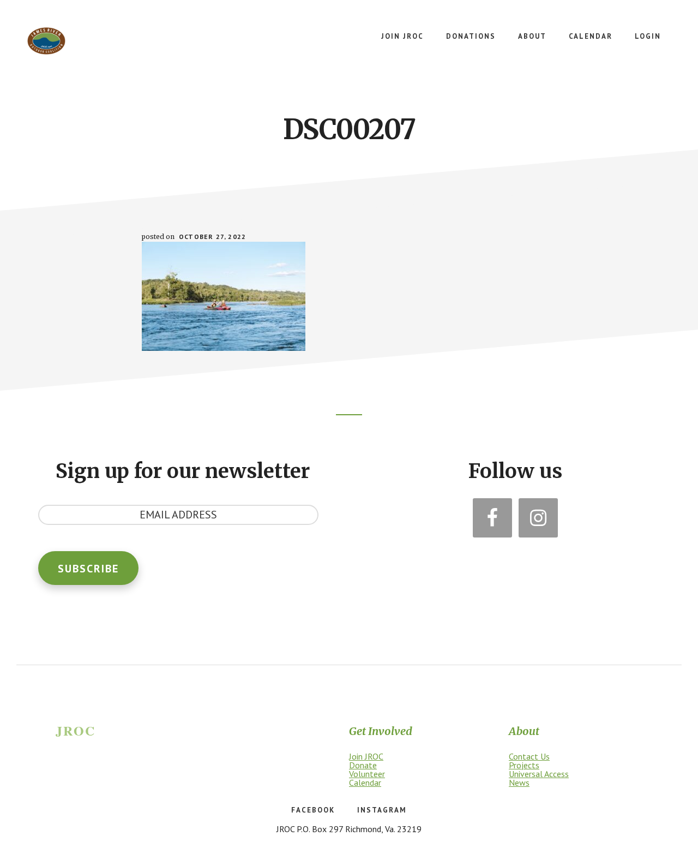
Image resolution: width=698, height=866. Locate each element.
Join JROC (366, 756)
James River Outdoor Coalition (46, 41)
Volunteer (367, 773)
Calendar (365, 782)
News (519, 782)
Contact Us (529, 756)
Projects (524, 765)
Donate (363, 765)
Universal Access (539, 773)
